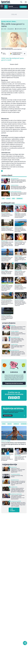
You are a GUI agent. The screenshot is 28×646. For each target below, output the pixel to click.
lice (3, 198)
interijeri (23, 423)
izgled (8, 198)
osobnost (19, 198)
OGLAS (14, 14)
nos (13, 198)
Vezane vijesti (14, 64)
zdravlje (16, 423)
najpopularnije (9, 464)
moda (3, 423)
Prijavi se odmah (8, 415)
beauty (9, 423)
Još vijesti (12, 509)
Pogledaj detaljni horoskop (14, 383)
